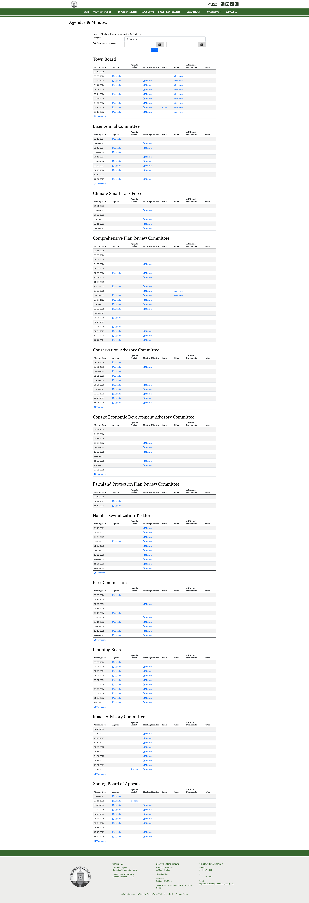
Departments (193, 12)
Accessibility (169, 894)
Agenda (117, 76)
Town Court (148, 12)
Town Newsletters (127, 12)
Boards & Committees (169, 12)
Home (86, 12)
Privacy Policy (182, 894)
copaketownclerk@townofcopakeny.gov (216, 883)
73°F (214, 4)
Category (97, 37)
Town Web (157, 894)
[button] (160, 44)
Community (213, 12)
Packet (135, 769)
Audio (164, 107)
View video (178, 76)
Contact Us (231, 12)
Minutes (148, 80)
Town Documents (102, 12)
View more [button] (101, 116)
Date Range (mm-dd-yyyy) (104, 43)
